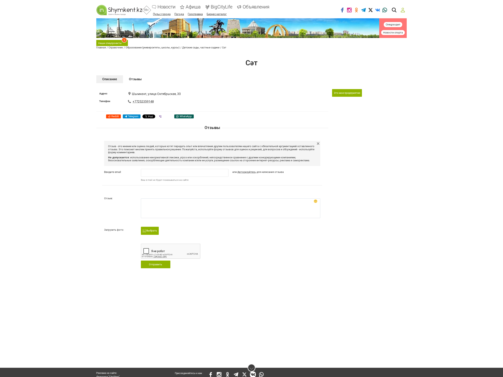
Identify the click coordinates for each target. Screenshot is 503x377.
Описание (109, 79)
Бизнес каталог (217, 14)
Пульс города (162, 14)
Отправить (155, 264)
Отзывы (135, 79)
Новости (166, 7)
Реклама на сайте (106, 373)
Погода (179, 14)
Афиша (193, 7)
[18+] (119, 10)
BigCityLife (221, 7)
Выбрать (151, 230)
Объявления (256, 7)
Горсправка (195, 14)
